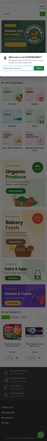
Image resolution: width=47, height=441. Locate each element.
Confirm (39, 68)
